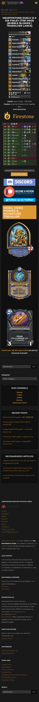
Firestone (5, 586)
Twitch (4, 524)
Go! (33, 366)
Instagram (5, 527)
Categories (6, 375)
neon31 (14, 10)
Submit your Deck (19, 403)
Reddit (19, 397)
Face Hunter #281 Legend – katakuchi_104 (18, 437)
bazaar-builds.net (8, 653)
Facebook (5, 514)
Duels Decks (12, 14)
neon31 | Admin (7, 638)
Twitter (19, 395)
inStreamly (5, 589)
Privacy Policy (7, 664)
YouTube (5, 521)
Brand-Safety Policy (9, 677)
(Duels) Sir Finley (9, 12)
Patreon (19, 400)
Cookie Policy (6, 672)
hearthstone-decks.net (10, 651)
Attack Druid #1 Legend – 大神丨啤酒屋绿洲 (18, 417)
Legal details (6, 667)
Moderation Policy (8, 680)
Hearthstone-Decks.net (10, 541)
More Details (6, 617)
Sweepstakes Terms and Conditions (14, 675)
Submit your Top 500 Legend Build (15, 350)
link (31, 581)
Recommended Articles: (20, 456)
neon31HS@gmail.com (10, 532)
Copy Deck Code (19, 174)
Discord (19, 392)
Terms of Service (8, 670)
